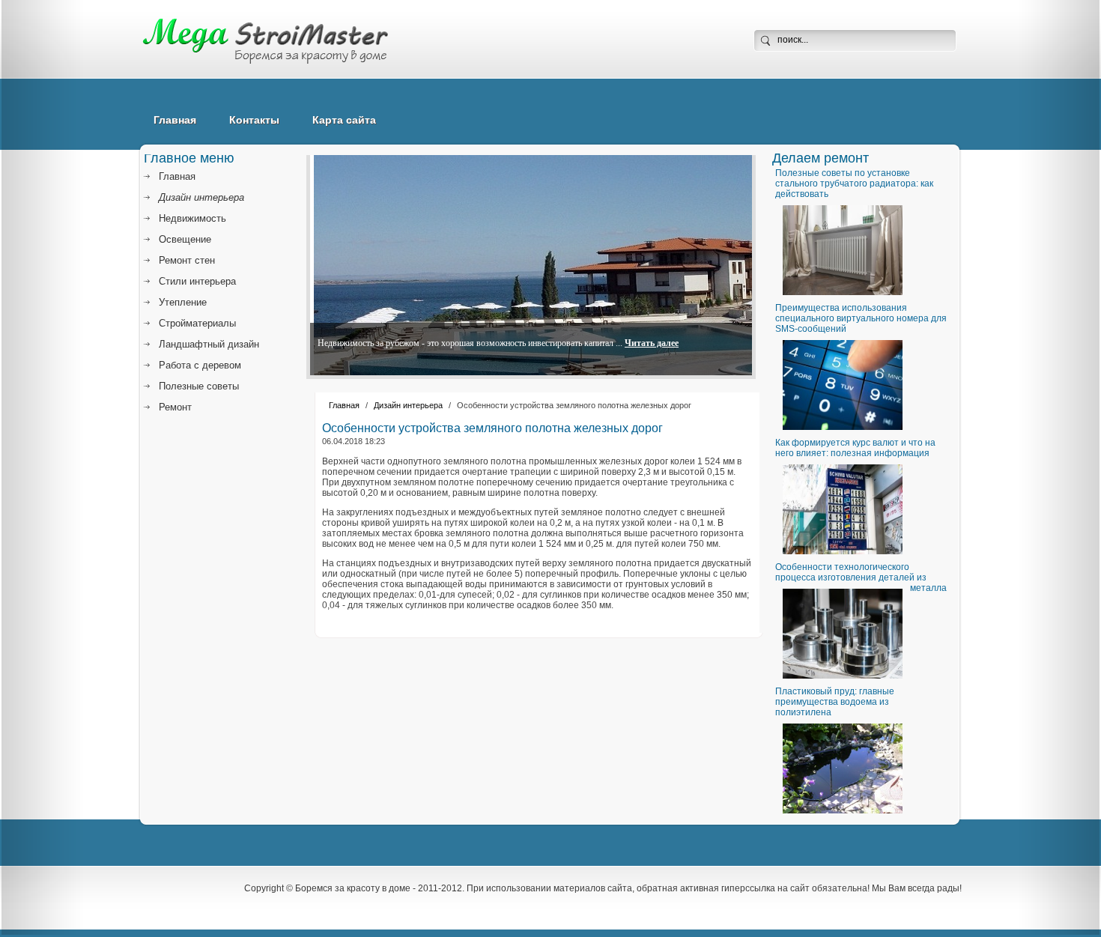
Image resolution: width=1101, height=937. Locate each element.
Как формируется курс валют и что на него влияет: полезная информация (855, 447)
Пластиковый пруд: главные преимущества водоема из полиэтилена (834, 702)
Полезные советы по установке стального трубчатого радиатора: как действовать (854, 183)
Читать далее (652, 343)
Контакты (254, 120)
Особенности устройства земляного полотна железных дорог (492, 428)
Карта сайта (344, 120)
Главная (175, 120)
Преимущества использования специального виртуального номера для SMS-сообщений (861, 318)
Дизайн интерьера (408, 405)
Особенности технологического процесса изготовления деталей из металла (861, 577)
